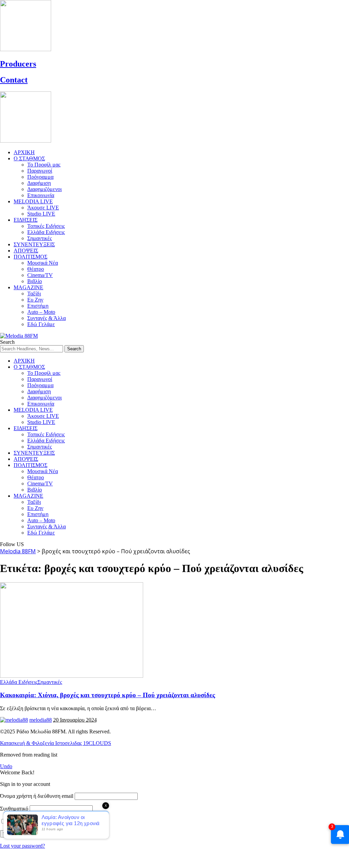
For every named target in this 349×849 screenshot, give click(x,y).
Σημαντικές (49, 682)
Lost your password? (22, 846)
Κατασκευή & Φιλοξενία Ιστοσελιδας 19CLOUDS (55, 743)
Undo (6, 766)
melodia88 (40, 720)
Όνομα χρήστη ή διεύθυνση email (36, 796)
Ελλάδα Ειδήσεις (18, 682)
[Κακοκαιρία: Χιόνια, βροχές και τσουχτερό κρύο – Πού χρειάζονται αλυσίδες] (71, 676)
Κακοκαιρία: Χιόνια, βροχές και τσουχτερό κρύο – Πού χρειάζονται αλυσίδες (107, 695)
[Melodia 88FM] (19, 336)
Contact (14, 79)
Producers (18, 63)
